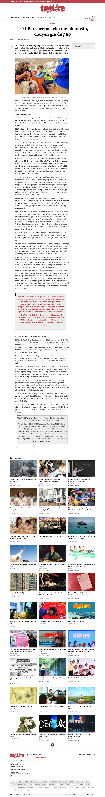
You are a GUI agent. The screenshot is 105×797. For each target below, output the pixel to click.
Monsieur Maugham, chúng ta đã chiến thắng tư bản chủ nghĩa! (81, 565)
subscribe (88, 18)
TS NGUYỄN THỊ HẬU (14, 653)
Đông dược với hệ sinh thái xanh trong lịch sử (52, 565)
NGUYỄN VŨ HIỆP (13, 625)
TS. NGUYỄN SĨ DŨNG (43, 653)
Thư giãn (88, 784)
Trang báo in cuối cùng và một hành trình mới (22, 707)
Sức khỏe (52, 23)
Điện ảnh (13, 790)
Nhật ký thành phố (52, 784)
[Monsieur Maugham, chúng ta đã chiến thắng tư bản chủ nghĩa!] (81, 553)
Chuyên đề (19, 781)
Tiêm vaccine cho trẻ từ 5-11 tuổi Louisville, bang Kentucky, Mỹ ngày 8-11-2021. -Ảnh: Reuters (42, 97)
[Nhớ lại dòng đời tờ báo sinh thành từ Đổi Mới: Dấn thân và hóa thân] (81, 638)
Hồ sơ (87, 781)
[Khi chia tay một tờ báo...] (81, 610)
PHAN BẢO (41, 538)
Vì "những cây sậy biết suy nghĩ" (50, 678)
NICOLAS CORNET (71, 623)
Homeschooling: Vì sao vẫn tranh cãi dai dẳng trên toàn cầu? (22, 537)
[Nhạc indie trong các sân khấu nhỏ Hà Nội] (23, 610)
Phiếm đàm (61, 784)
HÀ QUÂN (70, 511)
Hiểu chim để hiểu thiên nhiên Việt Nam (80, 707)
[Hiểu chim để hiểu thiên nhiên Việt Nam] (81, 695)
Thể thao (31, 787)
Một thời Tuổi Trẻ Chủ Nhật (77, 678)
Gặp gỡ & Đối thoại (79, 781)
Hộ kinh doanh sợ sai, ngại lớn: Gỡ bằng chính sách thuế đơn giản (50, 480)
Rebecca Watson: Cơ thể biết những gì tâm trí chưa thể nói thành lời (81, 594)
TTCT (11, 710)
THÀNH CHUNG (13, 511)
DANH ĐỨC (12, 566)
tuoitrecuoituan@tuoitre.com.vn (17, 769)
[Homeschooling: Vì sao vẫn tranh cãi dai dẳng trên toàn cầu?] (23, 525)
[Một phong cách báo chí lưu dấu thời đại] (23, 667)
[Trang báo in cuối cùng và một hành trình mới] (23, 695)
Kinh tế (12, 784)
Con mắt (26, 781)
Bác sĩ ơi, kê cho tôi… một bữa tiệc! (51, 536)
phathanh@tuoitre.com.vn (16, 777)
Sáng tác (75, 784)
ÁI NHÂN (40, 511)
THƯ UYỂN (70, 568)
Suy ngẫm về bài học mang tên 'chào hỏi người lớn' (22, 509)
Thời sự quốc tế (39, 787)
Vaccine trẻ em (51, 447)
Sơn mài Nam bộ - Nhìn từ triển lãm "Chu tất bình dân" (51, 594)
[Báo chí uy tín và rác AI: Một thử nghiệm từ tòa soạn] (81, 723)
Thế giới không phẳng (22, 787)
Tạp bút (71, 787)
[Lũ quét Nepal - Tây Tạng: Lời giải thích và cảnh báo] (23, 468)
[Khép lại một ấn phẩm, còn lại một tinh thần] (52, 638)
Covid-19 (21, 447)
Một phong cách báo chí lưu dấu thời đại (22, 679)
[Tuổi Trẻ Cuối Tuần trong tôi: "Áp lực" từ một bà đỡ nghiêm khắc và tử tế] (23, 638)
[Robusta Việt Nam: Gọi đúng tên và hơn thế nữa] (52, 695)
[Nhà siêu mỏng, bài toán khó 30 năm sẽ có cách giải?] (52, 497)
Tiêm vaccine (43, 447)
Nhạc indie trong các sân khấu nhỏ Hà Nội (23, 622)
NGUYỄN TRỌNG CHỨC (72, 679)
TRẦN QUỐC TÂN (42, 623)
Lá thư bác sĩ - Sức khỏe (21, 784)
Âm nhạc (83, 787)
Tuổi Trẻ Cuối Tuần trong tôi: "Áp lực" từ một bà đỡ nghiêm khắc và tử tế (23, 650)
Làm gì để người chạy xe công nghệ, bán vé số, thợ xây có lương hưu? (80, 509)
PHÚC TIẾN (70, 653)
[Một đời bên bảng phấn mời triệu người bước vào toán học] (81, 468)
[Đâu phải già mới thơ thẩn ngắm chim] (23, 723)
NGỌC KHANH (12, 736)
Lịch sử (30, 784)
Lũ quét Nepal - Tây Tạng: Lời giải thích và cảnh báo (23, 480)
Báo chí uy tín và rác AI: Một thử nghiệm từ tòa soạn (79, 736)
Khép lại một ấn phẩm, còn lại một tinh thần (52, 650)
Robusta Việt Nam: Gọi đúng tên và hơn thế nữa (52, 707)
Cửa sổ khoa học (53, 781)
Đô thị (18, 790)
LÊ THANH (41, 483)
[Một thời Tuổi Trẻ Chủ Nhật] (81, 667)
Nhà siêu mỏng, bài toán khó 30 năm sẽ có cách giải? (52, 509)
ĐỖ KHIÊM (70, 540)
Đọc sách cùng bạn (26, 790)
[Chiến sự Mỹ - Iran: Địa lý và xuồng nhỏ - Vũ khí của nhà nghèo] (81, 525)
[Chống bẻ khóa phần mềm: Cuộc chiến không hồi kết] (52, 723)
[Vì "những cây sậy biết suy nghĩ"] (52, 667)
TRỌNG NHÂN (71, 483)
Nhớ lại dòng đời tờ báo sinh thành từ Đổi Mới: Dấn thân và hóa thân (81, 650)
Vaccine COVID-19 (34, 447)
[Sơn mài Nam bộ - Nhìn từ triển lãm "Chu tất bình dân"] (52, 582)
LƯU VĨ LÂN (12, 681)
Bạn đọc (12, 781)
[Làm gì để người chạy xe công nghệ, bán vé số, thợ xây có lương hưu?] (81, 497)
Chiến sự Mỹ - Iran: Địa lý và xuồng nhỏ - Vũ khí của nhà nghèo (81, 537)
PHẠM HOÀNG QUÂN (43, 568)
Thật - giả (13, 787)
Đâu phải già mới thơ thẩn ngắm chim (23, 735)
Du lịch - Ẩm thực (62, 781)
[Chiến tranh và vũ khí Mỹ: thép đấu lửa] (23, 553)
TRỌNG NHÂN (71, 710)
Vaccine (27, 447)
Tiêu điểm (47, 787)
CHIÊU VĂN (12, 483)
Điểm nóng (90, 787)
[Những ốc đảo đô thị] (23, 582)
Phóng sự (68, 784)
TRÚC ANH (70, 738)
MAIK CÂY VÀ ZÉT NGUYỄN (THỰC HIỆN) (76, 596)
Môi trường (37, 784)
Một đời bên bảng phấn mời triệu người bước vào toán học (79, 480)
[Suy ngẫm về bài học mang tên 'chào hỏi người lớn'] (23, 497)
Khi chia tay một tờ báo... (76, 621)
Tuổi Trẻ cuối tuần (63, 787)
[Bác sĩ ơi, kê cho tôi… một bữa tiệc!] (52, 525)
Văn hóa (77, 787)
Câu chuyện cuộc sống (35, 781)
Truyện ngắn (54, 787)
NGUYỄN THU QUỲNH (14, 594)
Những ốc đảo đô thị (17, 593)
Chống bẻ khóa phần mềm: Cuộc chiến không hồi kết (52, 736)
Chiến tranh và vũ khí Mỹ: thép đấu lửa (23, 565)
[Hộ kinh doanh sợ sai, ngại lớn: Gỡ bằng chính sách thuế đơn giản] (52, 468)
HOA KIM (40, 738)
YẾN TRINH (41, 710)
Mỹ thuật (44, 784)
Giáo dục (71, 781)
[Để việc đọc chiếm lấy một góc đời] (52, 610)
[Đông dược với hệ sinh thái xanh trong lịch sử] (52, 553)
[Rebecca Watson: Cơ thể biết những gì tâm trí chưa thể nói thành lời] (81, 582)
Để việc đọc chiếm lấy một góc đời (50, 621)
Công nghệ (45, 781)
